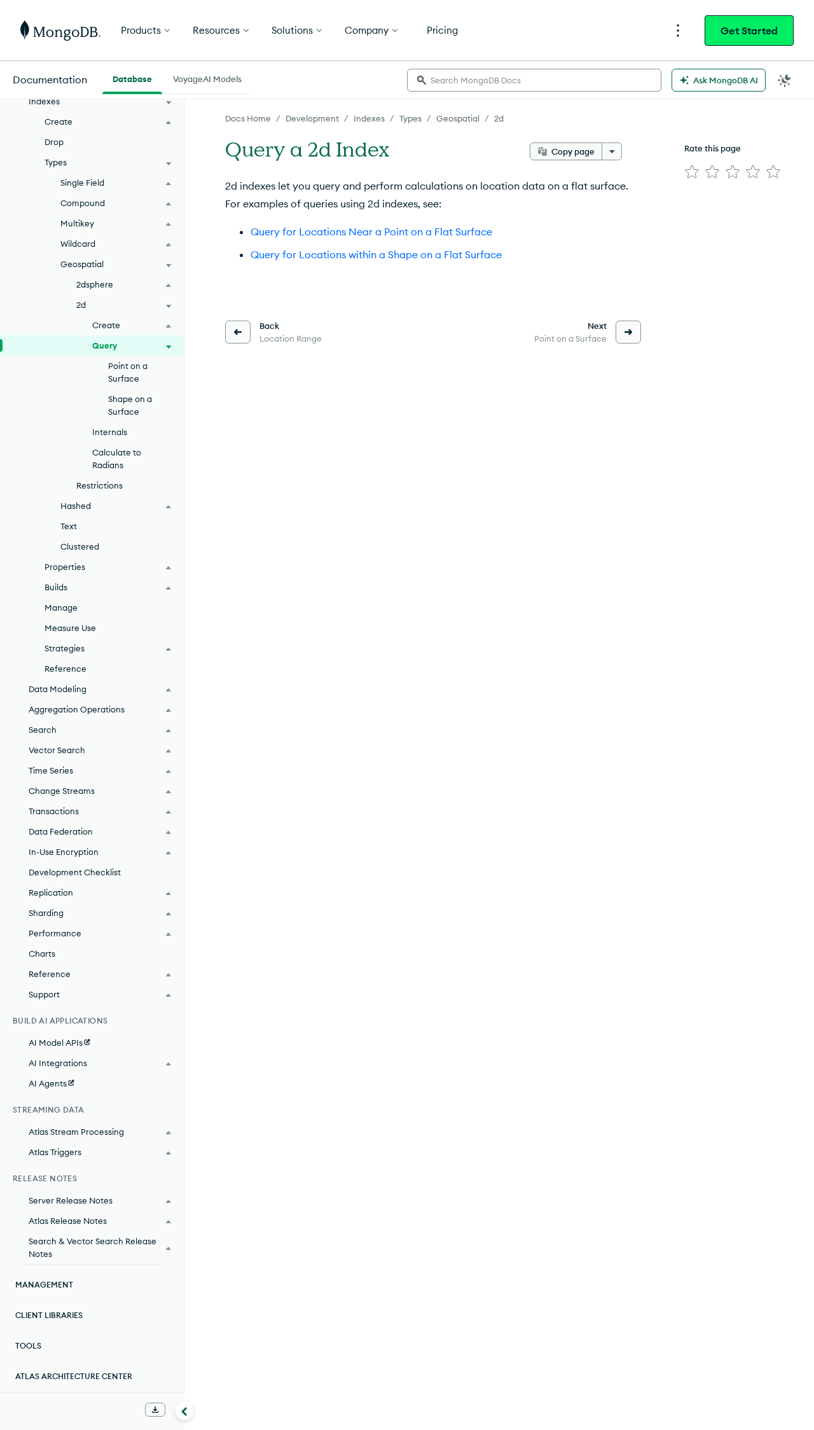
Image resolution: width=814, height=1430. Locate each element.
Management (44, 1284)
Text (68, 526)
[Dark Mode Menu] (785, 80)
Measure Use (70, 628)
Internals (109, 432)
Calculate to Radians (116, 458)
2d (499, 118)
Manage (61, 607)
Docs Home (248, 118)
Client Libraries (49, 1315)
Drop (54, 142)
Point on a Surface (128, 372)
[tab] (132, 77)
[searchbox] (534, 80)
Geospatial (457, 118)
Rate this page (712, 148)
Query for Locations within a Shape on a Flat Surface (376, 254)
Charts (42, 953)
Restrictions (99, 485)
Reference (65, 668)
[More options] (612, 151)
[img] (692, 171)
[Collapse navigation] (184, 1410)
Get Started (749, 30)
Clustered (79, 546)
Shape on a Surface (130, 405)
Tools (28, 1345)
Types (410, 118)
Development (312, 118)
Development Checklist (75, 872)
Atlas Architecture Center (73, 1376)
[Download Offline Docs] (155, 1410)
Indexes (369, 118)
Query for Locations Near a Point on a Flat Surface (371, 231)
